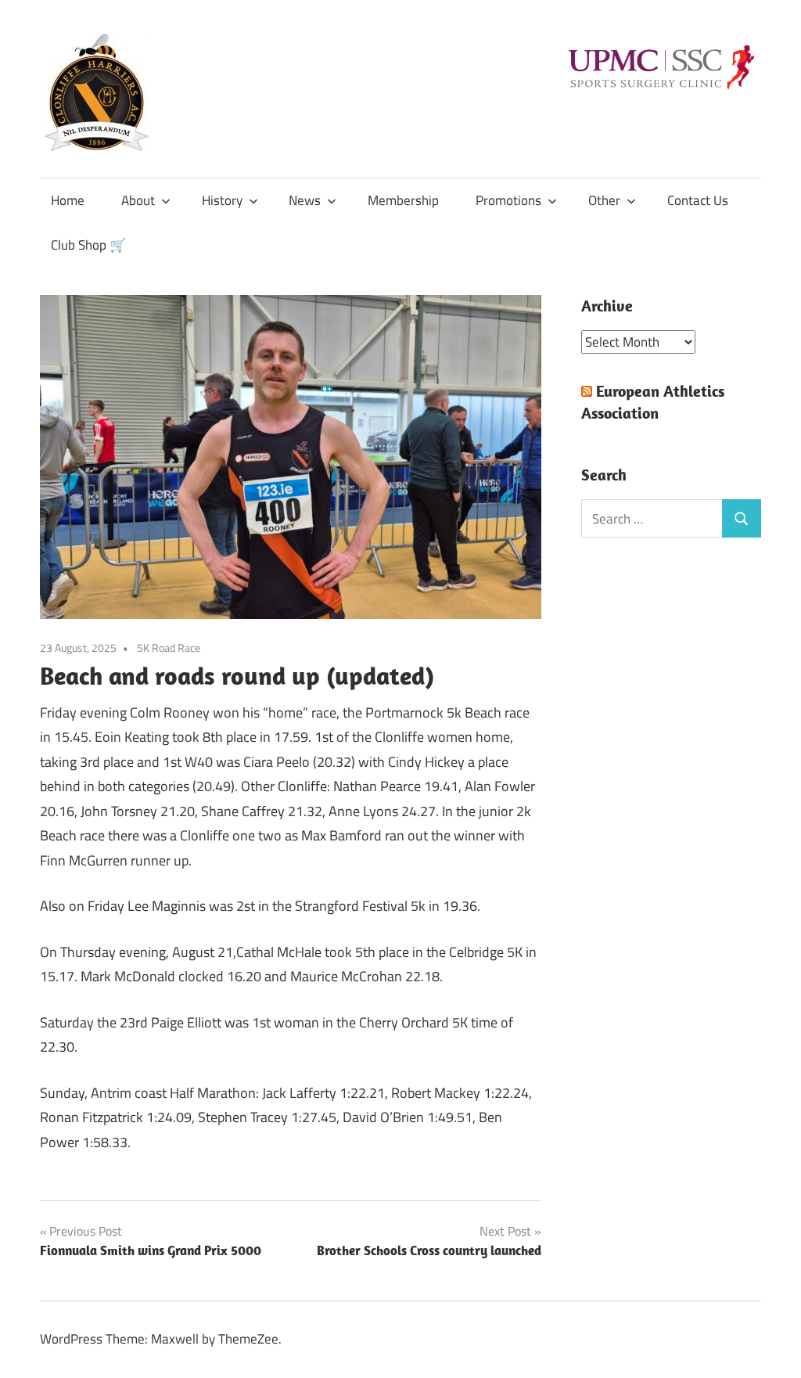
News (305, 200)
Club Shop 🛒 (88, 245)
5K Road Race (168, 647)
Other (604, 200)
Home (67, 200)
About (138, 200)
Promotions (508, 200)
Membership (403, 200)
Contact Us (697, 200)
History (222, 200)
